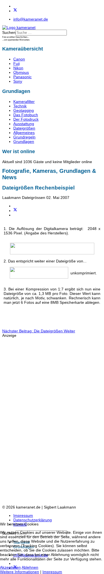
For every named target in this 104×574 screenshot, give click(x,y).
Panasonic (22, 77)
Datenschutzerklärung (32, 520)
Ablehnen (30, 567)
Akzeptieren (10, 567)
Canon (19, 59)
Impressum (23, 515)
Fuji (16, 63)
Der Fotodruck (26, 119)
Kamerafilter (24, 101)
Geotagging (23, 110)
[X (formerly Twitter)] (15, 210)
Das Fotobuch (25, 115)
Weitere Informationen (19, 572)
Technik (20, 106)
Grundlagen (23, 141)
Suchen (9, 32)
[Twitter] (15, 11)
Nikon (18, 68)
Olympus (21, 72)
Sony (17, 81)
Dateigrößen (24, 128)
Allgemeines (24, 132)
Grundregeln (24, 137)
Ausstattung (23, 124)
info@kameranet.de (30, 19)
